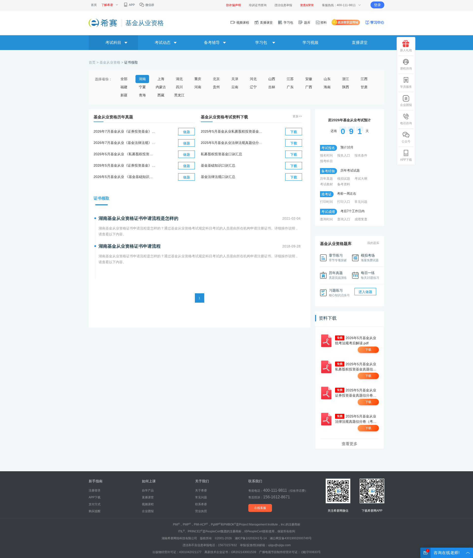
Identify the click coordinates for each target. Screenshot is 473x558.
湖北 (179, 79)
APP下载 (406, 159)
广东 (290, 87)
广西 (308, 87)
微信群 (149, 5)
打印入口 (343, 202)
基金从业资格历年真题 (113, 117)
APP (131, 5)
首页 (94, 5)
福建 (123, 87)
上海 (160, 79)
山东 (327, 79)
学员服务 (406, 86)
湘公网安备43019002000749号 (291, 538)
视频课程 (242, 22)
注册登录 (95, 490)
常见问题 (361, 202)
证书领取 (131, 62)
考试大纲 (361, 178)
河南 (197, 87)
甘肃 (364, 87)
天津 (234, 79)
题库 (306, 22)
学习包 (288, 22)
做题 (186, 132)
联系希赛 (201, 504)
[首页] (103, 23)
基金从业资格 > (112, 62)
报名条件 (361, 155)
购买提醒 (95, 511)
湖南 (142, 79)
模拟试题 (343, 178)
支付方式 (95, 504)
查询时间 (326, 219)
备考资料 (343, 184)
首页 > (94, 62)
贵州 (216, 87)
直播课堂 (266, 22)
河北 (253, 79)
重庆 (197, 79)
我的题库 (373, 243)
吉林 (271, 87)
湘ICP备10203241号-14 (251, 538)
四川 (179, 87)
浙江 (345, 79)
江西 (364, 79)
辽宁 (253, 87)
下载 (293, 132)
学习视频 (310, 42)
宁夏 (142, 87)
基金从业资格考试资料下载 (224, 117)
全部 (123, 79)
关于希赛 (201, 490)
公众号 (406, 141)
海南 (327, 87)
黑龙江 (179, 95)
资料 (323, 22)
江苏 (290, 79)
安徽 (308, 79)
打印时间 (326, 202)
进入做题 (365, 292)
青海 (142, 95)
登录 (377, 5)
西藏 (160, 95)
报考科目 (326, 161)
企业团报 (406, 105)
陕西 (345, 87)
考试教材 (326, 184)
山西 (271, 79)
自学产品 (148, 490)
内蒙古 (161, 87)
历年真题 (326, 178)
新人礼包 (406, 50)
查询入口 (343, 219)
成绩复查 (361, 219)
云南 (234, 87)
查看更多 (349, 444)
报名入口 (343, 155)
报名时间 (326, 155)
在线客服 (260, 508)
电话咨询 (406, 123)
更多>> (297, 116)
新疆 (123, 95)
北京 (216, 79)
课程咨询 (406, 68)
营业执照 (201, 511)
